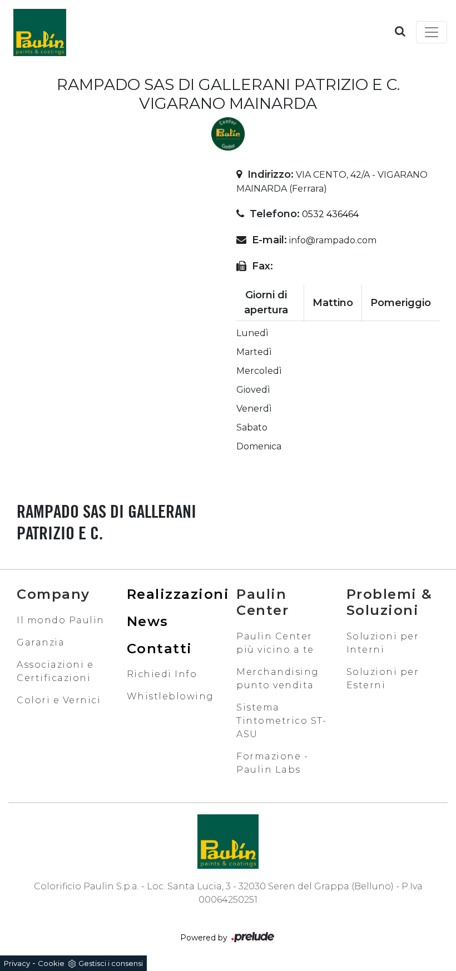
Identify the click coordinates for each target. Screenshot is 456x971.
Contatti (159, 648)
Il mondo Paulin (61, 620)
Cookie (51, 963)
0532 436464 (330, 214)
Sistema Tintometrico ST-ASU (281, 720)
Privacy (17, 963)
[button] (400, 31)
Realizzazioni (178, 594)
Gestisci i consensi (110, 963)
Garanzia (41, 642)
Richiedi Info (162, 674)
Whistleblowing (170, 696)
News (147, 621)
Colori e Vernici (59, 700)
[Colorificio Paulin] (39, 32)
